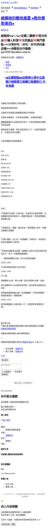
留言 (30, 342)
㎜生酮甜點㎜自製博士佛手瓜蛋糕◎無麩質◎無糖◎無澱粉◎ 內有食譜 (25, 81)
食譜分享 (19, 349)
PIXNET (10, 494)
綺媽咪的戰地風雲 (8, 329)
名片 (7, 68)
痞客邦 (25, 342)
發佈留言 (5, 374)
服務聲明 (25, 496)
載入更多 (5, 360)
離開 (13, 524)
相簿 (7, 62)
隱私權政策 (41, 494)
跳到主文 (4, 30)
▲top (3, 356)
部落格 (8, 65)
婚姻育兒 (20, 57)
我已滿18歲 (6, 524)
